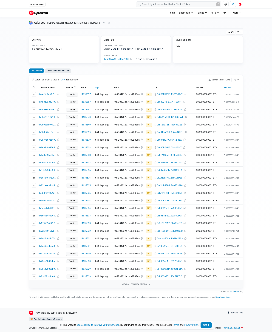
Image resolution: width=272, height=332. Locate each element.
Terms (176, 325)
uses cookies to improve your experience (98, 325)
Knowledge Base (222, 297)
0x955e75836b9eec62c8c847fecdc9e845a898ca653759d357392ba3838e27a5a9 (47, 269)
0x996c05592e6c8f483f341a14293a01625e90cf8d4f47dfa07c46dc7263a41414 (47, 162)
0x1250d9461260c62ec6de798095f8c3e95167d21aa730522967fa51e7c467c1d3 (47, 253)
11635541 (86, 109)
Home (172, 12)
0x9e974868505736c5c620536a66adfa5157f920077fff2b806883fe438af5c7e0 (47, 147)
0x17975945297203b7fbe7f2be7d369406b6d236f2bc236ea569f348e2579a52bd (47, 223)
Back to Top (236, 312)
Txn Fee (227, 87)
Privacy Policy (191, 325)
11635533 (86, 215)
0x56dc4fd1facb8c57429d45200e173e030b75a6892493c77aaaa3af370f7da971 (47, 132)
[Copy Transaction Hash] (58, 94)
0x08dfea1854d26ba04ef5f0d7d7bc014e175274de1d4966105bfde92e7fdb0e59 (47, 193)
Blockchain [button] (184, 12)
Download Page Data (220, 80)
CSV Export (234, 291)
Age (97, 87)
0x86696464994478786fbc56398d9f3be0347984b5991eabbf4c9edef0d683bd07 (47, 215)
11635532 (86, 231)
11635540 (86, 117)
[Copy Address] (103, 23)
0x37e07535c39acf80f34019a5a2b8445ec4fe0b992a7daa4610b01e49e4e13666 (47, 170)
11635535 (86, 185)
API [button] (224, 12)
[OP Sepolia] (38, 12)
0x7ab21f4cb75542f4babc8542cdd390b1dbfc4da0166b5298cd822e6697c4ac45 (47, 231)
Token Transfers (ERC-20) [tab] (58, 70)
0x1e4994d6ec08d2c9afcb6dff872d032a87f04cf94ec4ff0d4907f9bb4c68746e (47, 246)
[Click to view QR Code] (109, 23)
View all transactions (134, 284)
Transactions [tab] (36, 70)
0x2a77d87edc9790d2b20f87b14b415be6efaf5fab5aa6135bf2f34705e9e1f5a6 (47, 140)
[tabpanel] (136, 182)
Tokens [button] (200, 12)
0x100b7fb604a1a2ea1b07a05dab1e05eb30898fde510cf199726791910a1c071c (47, 200)
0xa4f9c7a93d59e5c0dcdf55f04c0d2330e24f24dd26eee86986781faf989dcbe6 (47, 94)
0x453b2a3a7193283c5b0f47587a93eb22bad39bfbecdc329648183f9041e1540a (47, 102)
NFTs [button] (213, 12)
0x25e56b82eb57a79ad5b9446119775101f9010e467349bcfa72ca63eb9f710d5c (47, 261)
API (232, 32)
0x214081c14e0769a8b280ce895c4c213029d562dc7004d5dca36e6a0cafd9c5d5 (47, 276)
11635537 (86, 162)
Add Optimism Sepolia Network (47, 319)
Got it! (206, 325)
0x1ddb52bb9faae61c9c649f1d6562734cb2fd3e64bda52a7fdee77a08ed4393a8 (47, 155)
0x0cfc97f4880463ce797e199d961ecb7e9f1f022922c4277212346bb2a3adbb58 (47, 208)
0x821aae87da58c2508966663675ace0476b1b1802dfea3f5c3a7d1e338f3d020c (47, 185)
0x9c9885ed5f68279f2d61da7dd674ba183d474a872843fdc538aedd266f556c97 (47, 109)
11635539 (86, 132)
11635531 (86, 238)
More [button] (235, 12)
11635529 (86, 269)
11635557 (86, 94)
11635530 (86, 253)
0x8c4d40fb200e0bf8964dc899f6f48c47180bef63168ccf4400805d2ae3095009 (47, 177)
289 (63, 79)
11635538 (86, 147)
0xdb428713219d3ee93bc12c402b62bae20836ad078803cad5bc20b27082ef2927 (47, 117)
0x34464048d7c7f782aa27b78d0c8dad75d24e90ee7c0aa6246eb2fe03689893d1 (47, 238)
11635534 (86, 200)
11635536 (86, 170)
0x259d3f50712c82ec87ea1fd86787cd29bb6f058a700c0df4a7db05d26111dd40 (47, 124)
